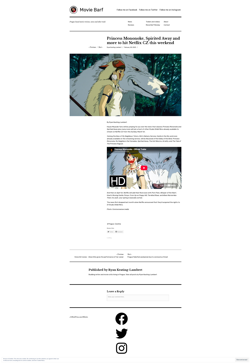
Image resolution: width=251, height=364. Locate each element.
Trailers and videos (153, 22)
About (166, 22)
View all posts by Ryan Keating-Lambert (141, 274)
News (130, 22)
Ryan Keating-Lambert (114, 47)
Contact (167, 25)
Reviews (131, 25)
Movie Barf (91, 10)
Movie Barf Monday (153, 25)
